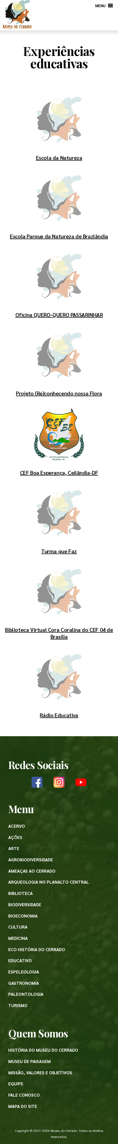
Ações (15, 837)
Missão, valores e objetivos (40, 1072)
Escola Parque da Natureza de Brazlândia (59, 236)
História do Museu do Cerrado (43, 1050)
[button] (100, 5)
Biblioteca (20, 893)
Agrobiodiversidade (30, 859)
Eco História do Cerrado (36, 949)
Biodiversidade (24, 904)
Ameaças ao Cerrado (31, 871)
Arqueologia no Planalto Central (48, 882)
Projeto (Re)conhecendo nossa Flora (59, 393)
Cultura (17, 927)
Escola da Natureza (59, 157)
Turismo (17, 1005)
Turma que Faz (59, 551)
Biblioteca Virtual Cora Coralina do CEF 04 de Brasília (59, 633)
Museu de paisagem (29, 1061)
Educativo (20, 960)
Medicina (18, 938)
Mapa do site (22, 1106)
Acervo (16, 826)
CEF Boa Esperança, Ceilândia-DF (59, 472)
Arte (13, 848)
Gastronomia (23, 983)
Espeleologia (23, 972)
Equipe (15, 1083)
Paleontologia (25, 994)
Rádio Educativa (59, 715)
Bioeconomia (23, 916)
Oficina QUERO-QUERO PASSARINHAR (59, 314)
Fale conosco (24, 1095)
